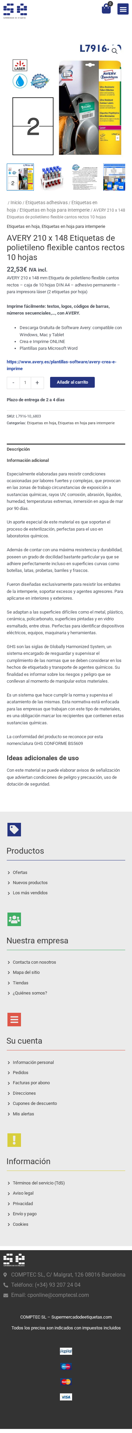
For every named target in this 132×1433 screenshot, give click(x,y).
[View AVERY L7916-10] (20, 177)
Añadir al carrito (72, 382)
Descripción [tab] (18, 449)
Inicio (16, 202)
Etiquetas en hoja (23, 226)
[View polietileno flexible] (52, 177)
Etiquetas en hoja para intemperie (55, 210)
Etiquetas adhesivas (46, 202)
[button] (123, 9)
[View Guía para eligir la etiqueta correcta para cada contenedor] (116, 177)
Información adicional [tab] (28, 460)
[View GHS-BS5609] (84, 177)
